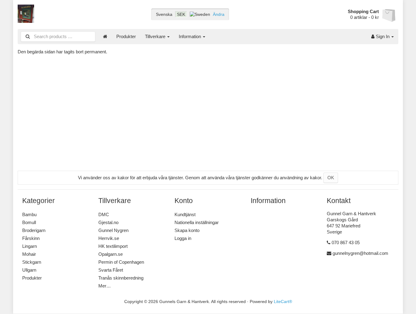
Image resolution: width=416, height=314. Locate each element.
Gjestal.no (108, 222)
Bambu (29, 214)
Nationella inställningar (197, 222)
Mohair (29, 254)
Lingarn (29, 246)
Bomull (29, 222)
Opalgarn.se (110, 254)
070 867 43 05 (346, 242)
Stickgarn (31, 262)
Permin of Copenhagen (121, 262)
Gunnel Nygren (113, 230)
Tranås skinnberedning (120, 277)
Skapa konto (187, 230)
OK (330, 177)
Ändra (218, 14)
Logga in (183, 238)
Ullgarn (29, 270)
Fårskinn (31, 238)
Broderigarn (33, 230)
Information (190, 36)
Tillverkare (156, 36)
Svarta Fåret (110, 270)
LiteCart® (283, 301)
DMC (103, 214)
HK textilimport (113, 246)
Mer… (104, 285)
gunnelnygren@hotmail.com (360, 253)
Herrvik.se (108, 238)
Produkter (126, 36)
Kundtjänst (185, 214)
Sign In (383, 36)
